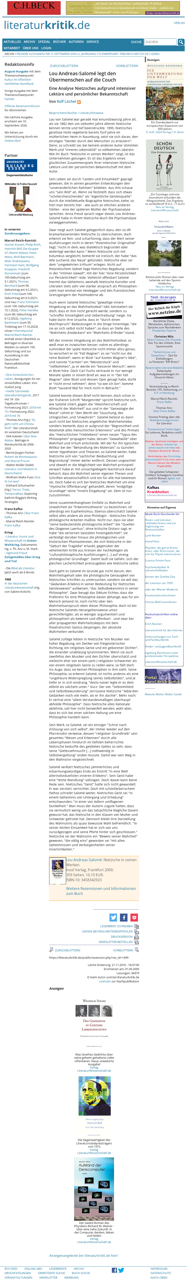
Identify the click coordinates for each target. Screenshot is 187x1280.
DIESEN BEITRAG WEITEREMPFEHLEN (107, 931)
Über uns (31, 48)
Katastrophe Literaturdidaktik (163, 367)
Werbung (71, 1277)
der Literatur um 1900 (159, 583)
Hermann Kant (15, 265)
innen (173, 602)
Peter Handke (28, 310)
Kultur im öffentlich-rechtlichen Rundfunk (19, 81)
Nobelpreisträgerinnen (164, 420)
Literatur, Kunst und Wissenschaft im (21, 540)
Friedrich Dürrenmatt (17, 271)
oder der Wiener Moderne (161, 589)
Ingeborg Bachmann (18, 320)
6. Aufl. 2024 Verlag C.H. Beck (165, 132)
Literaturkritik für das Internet (163, 630)
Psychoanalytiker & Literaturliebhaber (157, 568)
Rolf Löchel (66, 101)
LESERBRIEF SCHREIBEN (116, 926)
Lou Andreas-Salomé (84, 859)
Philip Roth (33, 244)
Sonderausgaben (17, 233)
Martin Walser (18, 253)
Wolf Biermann (24, 257)
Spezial (44, 41)
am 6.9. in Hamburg (168, 391)
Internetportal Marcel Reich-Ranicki (19, 333)
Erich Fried (12, 294)
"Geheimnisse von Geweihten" (163, 353)
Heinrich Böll (13, 249)
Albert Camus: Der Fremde (164, 339)
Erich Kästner (153, 624)
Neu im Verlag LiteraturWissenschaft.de (165, 288)
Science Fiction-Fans (158, 560)
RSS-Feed (11, 1269)
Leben (155, 54)
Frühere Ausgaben (30, 54)
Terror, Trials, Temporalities (17, 491)
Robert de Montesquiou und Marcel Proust (21, 459)
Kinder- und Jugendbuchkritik (163, 646)
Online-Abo (12, 141)
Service (92, 41)
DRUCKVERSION (122, 937)
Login (46, 48)
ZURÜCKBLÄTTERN (63, 66)
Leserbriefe (58, 1269)
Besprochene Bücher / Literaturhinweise (76, 113)
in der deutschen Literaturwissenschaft (19, 585)
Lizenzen (105, 981)
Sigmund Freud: (22, 557)
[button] (113, 918)
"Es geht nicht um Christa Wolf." (20, 424)
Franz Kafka (12, 525)
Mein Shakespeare (17, 261)
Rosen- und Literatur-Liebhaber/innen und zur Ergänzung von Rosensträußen (160, 524)
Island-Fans (152, 541)
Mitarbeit (12, 48)
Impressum (159, 1269)
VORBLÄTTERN (127, 66)
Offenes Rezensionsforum (22, 106)
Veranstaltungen (18, 1277)
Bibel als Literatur (23, 568)
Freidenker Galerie (164, 330)
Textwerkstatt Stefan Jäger (164, 429)
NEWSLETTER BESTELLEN (116, 942)
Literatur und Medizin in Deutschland (21, 471)
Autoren (76, 41)
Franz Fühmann (28, 302)
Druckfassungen (18, 1273)
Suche (136, 42)
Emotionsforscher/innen (160, 595)
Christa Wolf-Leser (157, 602)
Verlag (179, 23)
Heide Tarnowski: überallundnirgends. (18, 393)
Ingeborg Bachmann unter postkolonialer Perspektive (162, 654)
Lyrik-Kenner (153, 535)
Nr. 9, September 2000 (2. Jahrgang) (71, 54)
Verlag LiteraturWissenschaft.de (94, 1069)
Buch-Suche (81, 1273)
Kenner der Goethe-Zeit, (160, 576)
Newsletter (48, 1277)
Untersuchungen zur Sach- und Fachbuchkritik (162, 638)
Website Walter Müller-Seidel (163, 694)
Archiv (29, 41)
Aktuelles (12, 41)
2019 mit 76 (12, 416)
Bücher (59, 41)
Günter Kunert (14, 244)
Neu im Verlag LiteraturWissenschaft (165, 208)
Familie (9, 99)
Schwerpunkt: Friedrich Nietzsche (124, 54)
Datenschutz (161, 1273)
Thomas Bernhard (17, 283)
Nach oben (159, 1277)
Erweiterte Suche (51, 1273)
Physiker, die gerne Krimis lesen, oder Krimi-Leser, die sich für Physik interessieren (163, 551)
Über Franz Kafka (164, 411)
